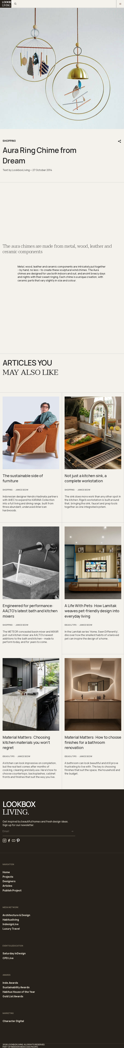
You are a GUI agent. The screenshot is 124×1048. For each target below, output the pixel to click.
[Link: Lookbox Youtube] (14, 840)
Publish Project (12, 890)
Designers (9, 881)
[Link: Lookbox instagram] (4, 840)
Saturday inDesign (14, 953)
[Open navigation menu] (120, 4)
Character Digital (13, 1021)
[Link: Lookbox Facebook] (9, 840)
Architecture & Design (16, 915)
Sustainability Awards (16, 987)
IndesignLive (11, 924)
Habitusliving (11, 919)
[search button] (15, 4)
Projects (8, 876)
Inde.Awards (10, 983)
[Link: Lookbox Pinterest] (18, 840)
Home (6, 872)
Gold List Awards (13, 996)
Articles (7, 886)
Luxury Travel (11, 928)
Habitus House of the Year (19, 992)
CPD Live (8, 958)
